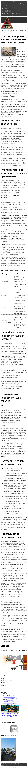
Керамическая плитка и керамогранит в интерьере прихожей (10, 703)
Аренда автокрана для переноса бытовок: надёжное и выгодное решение (9, 715)
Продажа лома (11, 51)
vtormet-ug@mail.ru (9, 11)
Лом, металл (7, 47)
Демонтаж (9, 67)
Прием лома (10, 53)
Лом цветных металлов (13, 56)
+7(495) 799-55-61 (8, 8)
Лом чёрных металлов (13, 54)
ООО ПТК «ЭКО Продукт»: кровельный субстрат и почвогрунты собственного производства (10, 698)
